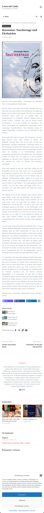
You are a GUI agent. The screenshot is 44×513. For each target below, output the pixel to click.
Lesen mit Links (10, 6)
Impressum (32, 510)
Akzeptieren (22, 495)
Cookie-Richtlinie (13, 510)
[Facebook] (22, 390)
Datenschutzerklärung (23, 510)
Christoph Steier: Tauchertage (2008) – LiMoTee (16, 443)
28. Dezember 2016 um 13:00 (9, 440)
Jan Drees (22, 363)
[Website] (20, 390)
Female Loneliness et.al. (30, 419)
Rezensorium (9, 23)
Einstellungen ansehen (22, 506)
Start (3, 23)
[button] (41, 475)
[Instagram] (24, 390)
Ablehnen (22, 500)
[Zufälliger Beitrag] (41, 16)
